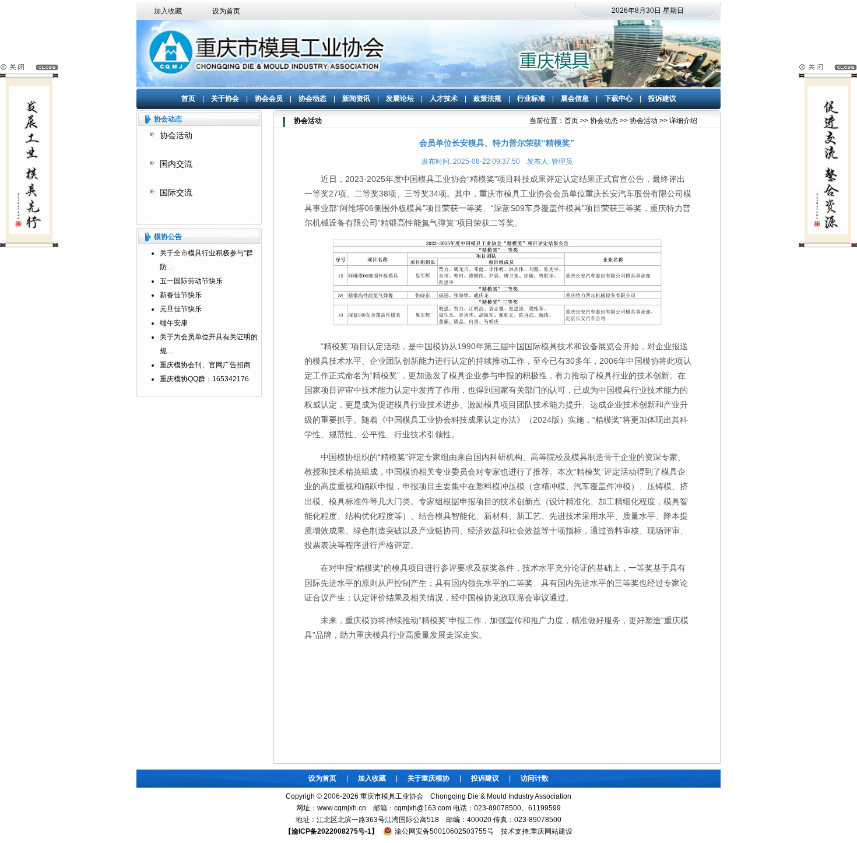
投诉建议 (662, 98)
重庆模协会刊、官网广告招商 (205, 365)
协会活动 (176, 135)
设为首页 (226, 11)
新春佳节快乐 (181, 295)
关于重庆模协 (428, 778)
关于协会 (225, 98)
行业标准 (531, 98)
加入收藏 (168, 11)
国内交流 (176, 163)
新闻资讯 (356, 98)
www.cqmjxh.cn (341, 808)
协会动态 (312, 98)
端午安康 (174, 323)
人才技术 (444, 98)
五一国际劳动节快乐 (191, 281)
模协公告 (168, 237)
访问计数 (535, 778)
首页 (188, 98)
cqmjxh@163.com (422, 808)
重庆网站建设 (551, 831)
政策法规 (487, 98)
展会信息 (575, 98)
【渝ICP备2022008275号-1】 (331, 831)
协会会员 (269, 98)
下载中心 (619, 98)
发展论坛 (400, 98)
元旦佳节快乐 (181, 309)
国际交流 (176, 192)
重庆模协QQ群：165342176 (204, 379)
